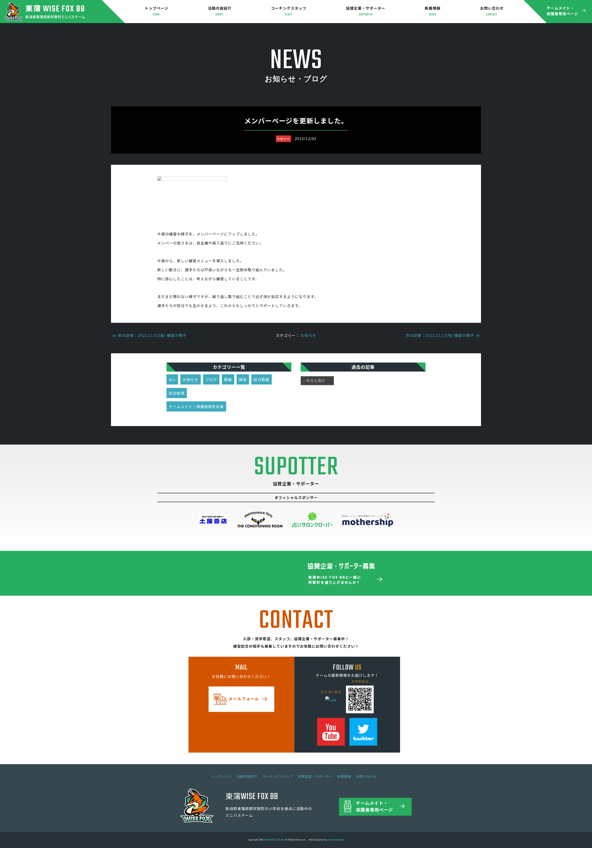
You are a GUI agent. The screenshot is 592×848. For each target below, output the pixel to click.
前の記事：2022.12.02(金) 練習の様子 (152, 335)
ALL (172, 379)
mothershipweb (336, 840)
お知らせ (308, 335)
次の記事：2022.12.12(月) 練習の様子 (440, 335)
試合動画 (261, 379)
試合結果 (177, 393)
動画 (228, 379)
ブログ (211, 379)
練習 (243, 379)
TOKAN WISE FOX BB (273, 840)
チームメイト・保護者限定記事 (196, 406)
